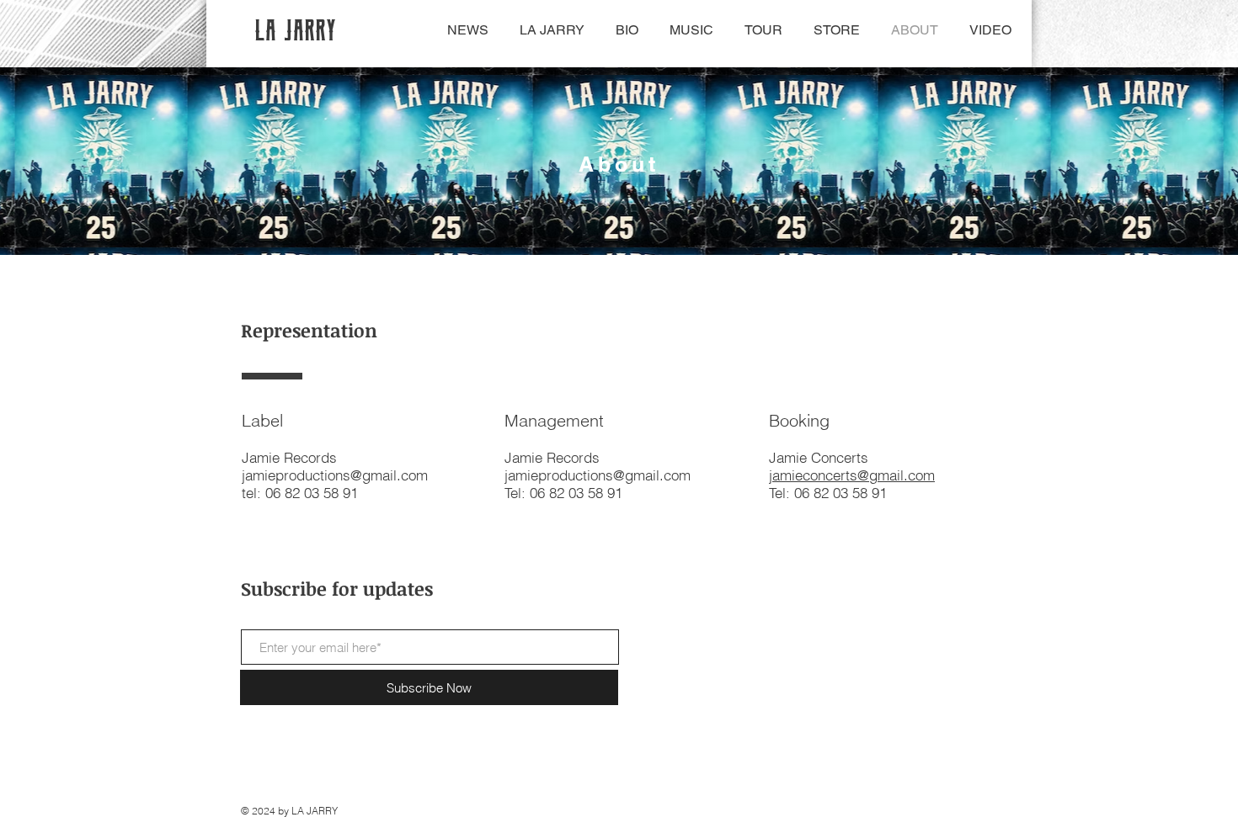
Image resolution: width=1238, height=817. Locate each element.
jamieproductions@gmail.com (597, 475)
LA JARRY (297, 30)
